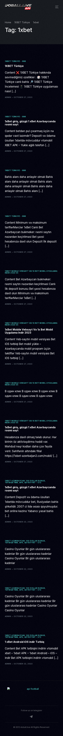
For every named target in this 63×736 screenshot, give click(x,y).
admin (8, 97)
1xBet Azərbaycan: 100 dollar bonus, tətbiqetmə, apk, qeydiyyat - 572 (25, 481)
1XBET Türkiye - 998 (15, 61)
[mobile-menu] (55, 7)
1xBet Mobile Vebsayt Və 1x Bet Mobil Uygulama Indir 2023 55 (31, 272)
